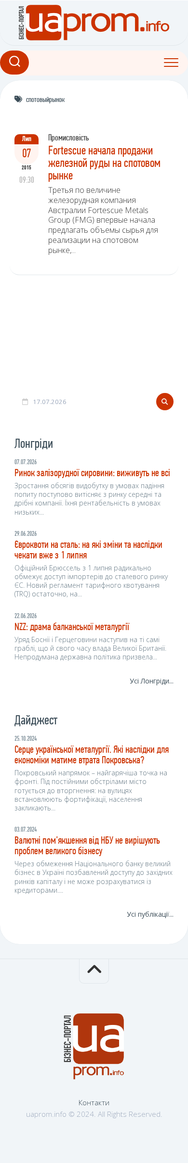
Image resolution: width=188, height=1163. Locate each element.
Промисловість (68, 138)
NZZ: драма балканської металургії (71, 627)
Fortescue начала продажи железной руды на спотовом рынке (104, 164)
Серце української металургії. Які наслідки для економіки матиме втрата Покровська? (91, 755)
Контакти (94, 1102)
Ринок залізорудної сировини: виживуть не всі (92, 473)
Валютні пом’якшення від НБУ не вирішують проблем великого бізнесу (87, 846)
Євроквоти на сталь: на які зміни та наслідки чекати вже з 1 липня (88, 550)
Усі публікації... (150, 914)
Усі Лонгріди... (152, 680)
